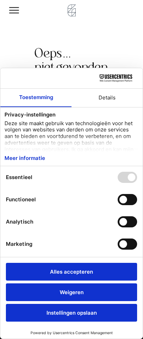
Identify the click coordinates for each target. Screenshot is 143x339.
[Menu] (14, 10)
